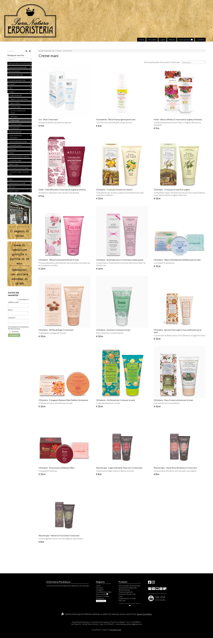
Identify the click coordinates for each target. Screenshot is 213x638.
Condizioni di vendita (103, 592)
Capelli (11, 84)
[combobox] (193, 62)
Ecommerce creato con (106, 630)
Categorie (100, 590)
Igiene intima (15, 103)
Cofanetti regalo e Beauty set (19, 173)
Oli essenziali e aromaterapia (19, 63)
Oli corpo (13, 116)
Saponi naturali (15, 95)
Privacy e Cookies (102, 596)
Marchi (172, 39)
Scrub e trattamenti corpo (17, 111)
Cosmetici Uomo (15, 145)
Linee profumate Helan (18, 141)
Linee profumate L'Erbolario (15, 136)
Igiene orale (13, 164)
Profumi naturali (15, 132)
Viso (11, 88)
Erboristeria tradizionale (17, 67)
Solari (11, 153)
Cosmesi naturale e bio (47, 51)
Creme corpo (15, 107)
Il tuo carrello (184, 39)
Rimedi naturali (14, 71)
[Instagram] (153, 583)
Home (141, 39)
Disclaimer (100, 598)
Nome (10, 310)
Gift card (11, 187)
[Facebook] (149, 583)
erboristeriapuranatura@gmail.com (128, 624)
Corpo (59, 51)
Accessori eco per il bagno (19, 168)
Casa (10, 179)
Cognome (12, 317)
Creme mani (67, 51)
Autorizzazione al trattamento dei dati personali (18, 328)
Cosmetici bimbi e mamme (19, 157)
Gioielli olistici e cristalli (16, 183)
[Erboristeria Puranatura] (106, 21)
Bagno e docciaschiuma (19, 99)
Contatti (200, 39)
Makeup (12, 149)
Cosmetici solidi (15, 160)
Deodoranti (14, 128)
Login (162, 39)
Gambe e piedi (15, 124)
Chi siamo (152, 39)
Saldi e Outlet (13, 191)
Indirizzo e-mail (14, 302)
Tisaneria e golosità (15, 75)
